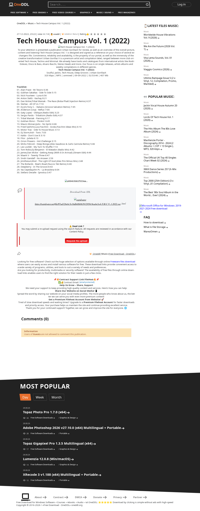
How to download (153, 222)
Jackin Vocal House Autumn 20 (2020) (160, 107)
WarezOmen (151, 231)
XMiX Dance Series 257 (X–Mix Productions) (160, 171)
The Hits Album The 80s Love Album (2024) (159, 130)
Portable (63, 433)
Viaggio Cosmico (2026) (156, 69)
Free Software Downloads (42, 417)
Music (31, 23)
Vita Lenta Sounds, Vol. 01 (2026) (158, 59)
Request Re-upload (76, 240)
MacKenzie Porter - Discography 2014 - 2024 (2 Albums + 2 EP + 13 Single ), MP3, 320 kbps (158, 145)
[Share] (21, 253)
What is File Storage (154, 227)
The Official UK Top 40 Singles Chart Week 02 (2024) (160, 159)
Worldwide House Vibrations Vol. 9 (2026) (159, 36)
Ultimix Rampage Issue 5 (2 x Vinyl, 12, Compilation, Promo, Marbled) (160, 80)
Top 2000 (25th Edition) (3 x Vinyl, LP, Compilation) (158, 182)
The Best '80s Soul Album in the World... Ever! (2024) (161, 194)
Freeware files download (122, 261)
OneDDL (21, 23)
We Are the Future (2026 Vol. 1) (159, 48)
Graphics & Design (68, 417)
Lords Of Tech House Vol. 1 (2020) (158, 118)
